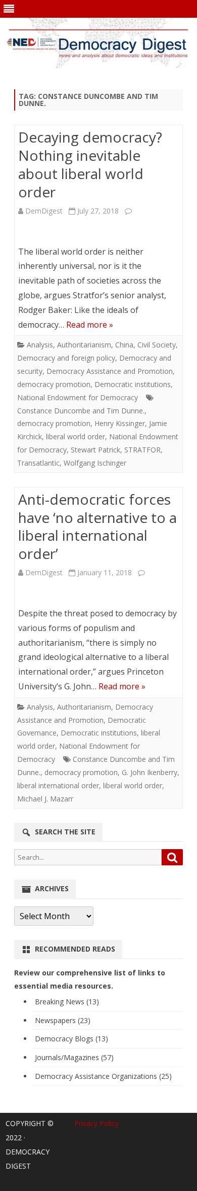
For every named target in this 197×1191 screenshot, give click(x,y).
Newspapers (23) (62, 1020)
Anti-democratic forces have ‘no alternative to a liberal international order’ (97, 526)
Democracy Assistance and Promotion (109, 371)
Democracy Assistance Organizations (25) (103, 1076)
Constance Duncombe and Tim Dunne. (80, 410)
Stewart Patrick (95, 449)
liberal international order (58, 785)
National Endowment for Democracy (77, 397)
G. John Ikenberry (149, 772)
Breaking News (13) (67, 1001)
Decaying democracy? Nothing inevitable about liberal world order (90, 164)
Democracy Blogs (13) (71, 1038)
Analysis (40, 344)
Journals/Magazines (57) (74, 1057)
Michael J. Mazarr (45, 798)
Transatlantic (38, 463)
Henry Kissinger (119, 423)
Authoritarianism (84, 344)
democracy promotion (53, 384)
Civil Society (156, 344)
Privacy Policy (96, 1123)
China (124, 344)
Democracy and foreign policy (66, 358)
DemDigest (44, 211)
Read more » (89, 324)
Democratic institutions (132, 384)
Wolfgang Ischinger (95, 463)
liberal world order (75, 436)
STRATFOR (142, 449)
